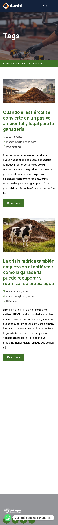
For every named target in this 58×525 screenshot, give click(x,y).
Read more (13, 203)
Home (6, 63)
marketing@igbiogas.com (21, 142)
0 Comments (13, 146)
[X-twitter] (15, 520)
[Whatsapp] (7, 517)
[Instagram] (31, 520)
